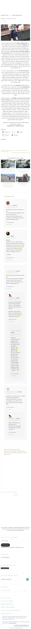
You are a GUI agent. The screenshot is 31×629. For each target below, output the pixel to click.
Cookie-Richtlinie (12, 623)
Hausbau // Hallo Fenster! (7, 613)
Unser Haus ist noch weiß (7, 601)
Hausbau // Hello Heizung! (7, 604)
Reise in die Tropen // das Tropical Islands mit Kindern (23, 171)
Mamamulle (12, 297)
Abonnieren (5, 545)
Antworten (9, 224)
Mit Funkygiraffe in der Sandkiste (20, 152)
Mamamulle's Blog (15, 5)
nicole (8, 236)
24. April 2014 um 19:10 (12, 272)
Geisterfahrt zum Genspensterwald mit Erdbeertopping (8, 185)
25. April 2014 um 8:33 (11, 237)
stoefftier (9, 205)
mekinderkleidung (12, 391)
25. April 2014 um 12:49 (12, 207)
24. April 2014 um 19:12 (14, 299)
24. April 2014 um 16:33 (12, 393)
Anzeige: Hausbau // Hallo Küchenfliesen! (10, 610)
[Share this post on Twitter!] (4, 145)
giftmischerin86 (11, 271)
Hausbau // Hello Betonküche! (8, 607)
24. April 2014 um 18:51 (14, 420)
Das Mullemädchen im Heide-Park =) (23, 184)
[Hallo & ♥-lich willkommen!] (15, 509)
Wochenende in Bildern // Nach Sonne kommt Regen (8, 170)
